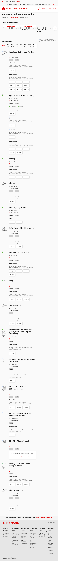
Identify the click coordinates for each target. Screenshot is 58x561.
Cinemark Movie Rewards (50, 536)
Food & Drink (16, 4)
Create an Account (51, 8)
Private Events (30, 4)
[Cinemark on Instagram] (54, 522)
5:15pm (12, 271)
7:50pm (19, 271)
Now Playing (6, 531)
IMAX (22, 540)
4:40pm (19, 82)
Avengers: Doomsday (8, 29)
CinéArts (5, 534)
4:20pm (12, 149)
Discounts (14, 533)
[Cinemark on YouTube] (51, 522)
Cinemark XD (6, 536)
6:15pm (12, 201)
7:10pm (12, 85)
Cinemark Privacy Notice (50, 540)
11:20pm (26, 484)
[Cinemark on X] (48, 522)
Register (50, 531)
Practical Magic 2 (24, 29)
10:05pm (26, 271)
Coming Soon (6, 533)
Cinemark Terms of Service (50, 545)
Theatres (14, 8)
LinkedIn (41, 536)
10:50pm (12, 137)
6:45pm (12, 222)
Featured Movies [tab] (14, 17)
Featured (5, 530)
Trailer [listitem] (17, 59)
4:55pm (12, 299)
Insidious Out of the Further (42, 30)
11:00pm (26, 89)
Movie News (38, 4)
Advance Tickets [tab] (24, 17)
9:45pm (12, 435)
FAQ (31, 539)
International (33, 543)
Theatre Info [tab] (5, 17)
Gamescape (33, 533)
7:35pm (26, 407)
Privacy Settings (51, 552)
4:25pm (12, 323)
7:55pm (19, 177)
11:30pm (12, 70)
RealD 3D (23, 537)
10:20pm (19, 89)
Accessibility (24, 543)
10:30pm (26, 177)
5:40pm (12, 484)
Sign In (43, 8)
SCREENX (23, 541)
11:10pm (19, 152)
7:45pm (26, 149)
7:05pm (19, 407)
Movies (8, 8)
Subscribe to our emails (45, 517)
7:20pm (19, 246)
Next (55, 28)
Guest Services (46, 4)
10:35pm (19, 222)
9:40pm (12, 152)
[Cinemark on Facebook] (45, 522)
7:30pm (19, 85)
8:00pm (26, 85)
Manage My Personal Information (51, 549)
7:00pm (19, 323)
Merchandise (23, 4)
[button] (11, 1)
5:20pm (12, 177)
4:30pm (12, 407)
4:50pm (12, 246)
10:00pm (12, 89)
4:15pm (12, 508)
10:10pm (12, 353)
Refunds (50, 533)
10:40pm (12, 274)
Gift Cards (9, 4)
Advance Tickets (12, 26)
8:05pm (12, 125)
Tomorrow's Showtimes (28, 457)
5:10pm (26, 82)
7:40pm (19, 299)
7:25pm (19, 149)
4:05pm (12, 82)
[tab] (3, 45)
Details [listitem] (11, 59)
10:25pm (26, 299)
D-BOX (22, 539)
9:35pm (12, 380)
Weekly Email (15, 534)
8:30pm (19, 484)
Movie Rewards (23, 8)
